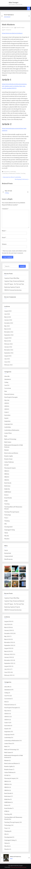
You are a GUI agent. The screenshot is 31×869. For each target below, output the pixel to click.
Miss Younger (13, 2)
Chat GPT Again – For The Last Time (14, 284)
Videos (6, 533)
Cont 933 (6, 385)
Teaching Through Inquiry (11, 512)
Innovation (7, 415)
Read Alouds (7, 483)
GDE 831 (6, 403)
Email (4, 237)
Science (6, 495)
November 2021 (8, 350)
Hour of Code (8, 191)
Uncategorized (8, 527)
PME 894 (6, 477)
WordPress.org (8, 559)
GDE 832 (6, 406)
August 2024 (8, 311)
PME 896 (6, 480)
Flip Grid (6, 400)
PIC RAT (6, 465)
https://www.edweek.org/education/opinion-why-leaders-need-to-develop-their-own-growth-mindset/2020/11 (14, 86)
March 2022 (7, 341)
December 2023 (8, 323)
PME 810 (6, 471)
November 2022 (8, 332)
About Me (7, 376)
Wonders (6, 538)
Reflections (7, 486)
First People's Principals (10, 397)
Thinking (7, 521)
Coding (7, 193)
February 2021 (8, 365)
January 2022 (8, 347)
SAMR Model (7, 492)
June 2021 (7, 362)
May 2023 (7, 326)
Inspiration (6, 171)
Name (4, 230)
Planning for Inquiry (10, 468)
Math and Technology (10, 439)
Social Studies (8, 498)
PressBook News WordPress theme (18, 867)
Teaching (23, 173)
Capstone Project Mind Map (11, 278)
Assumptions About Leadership (13, 856)
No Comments (7, 30)
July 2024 (7, 314)
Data (5, 391)
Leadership (13, 171)
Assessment (7, 379)
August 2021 (8, 356)
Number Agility (8, 456)
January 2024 (8, 320)
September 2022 (8, 335)
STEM (5, 501)
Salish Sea (7, 489)
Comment (5, 208)
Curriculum (7, 388)
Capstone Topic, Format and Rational (14, 281)
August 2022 (8, 338)
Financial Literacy (9, 394)
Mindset (18, 173)
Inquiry (6, 418)
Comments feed (8, 556)
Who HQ (6, 535)
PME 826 (6, 474)
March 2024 (7, 317)
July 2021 (7, 359)
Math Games (7, 442)
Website (4, 244)
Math (5, 436)
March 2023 (7, 329)
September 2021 (8, 353)
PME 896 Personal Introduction (13, 290)
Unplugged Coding (9, 530)
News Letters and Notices (11, 453)
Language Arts (8, 424)
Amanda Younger (20, 27)
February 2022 (8, 344)
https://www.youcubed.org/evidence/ (12, 33)
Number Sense (8, 459)
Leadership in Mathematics (9, 173)
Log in (6, 550)
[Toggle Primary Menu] (28, 8)
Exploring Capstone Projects (12, 287)
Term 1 (6, 518)
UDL (5, 524)
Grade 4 (6, 412)
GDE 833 (6, 409)
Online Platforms (9, 462)
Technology (7, 515)
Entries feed (7, 553)
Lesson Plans (8, 433)
